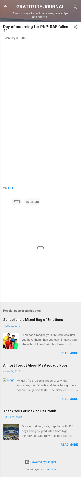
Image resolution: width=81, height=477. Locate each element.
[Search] (75, 8)
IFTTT (11, 188)
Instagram (32, 201)
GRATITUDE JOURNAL (40, 6)
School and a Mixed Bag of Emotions (33, 320)
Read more (69, 353)
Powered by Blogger (43, 462)
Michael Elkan (49, 469)
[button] (75, 28)
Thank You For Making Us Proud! (29, 411)
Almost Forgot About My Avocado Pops (35, 365)
